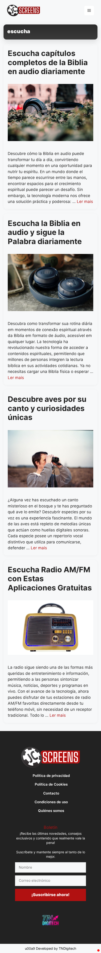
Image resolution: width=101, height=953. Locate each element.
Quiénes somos (51, 810)
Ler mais (85, 201)
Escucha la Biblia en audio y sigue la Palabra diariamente (45, 232)
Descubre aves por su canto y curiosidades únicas (47, 408)
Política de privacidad (51, 775)
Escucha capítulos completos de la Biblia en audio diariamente (48, 62)
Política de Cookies (51, 784)
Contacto (51, 793)
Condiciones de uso (51, 802)
